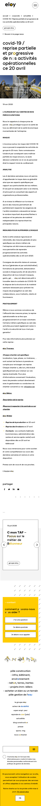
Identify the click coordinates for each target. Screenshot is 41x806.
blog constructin (20, 722)
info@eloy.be (29, 387)
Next (37, 545)
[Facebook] (4, 489)
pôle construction (20, 670)
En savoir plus (23, 792)
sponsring (20, 731)
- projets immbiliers (20, 686)
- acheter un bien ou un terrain (20, 690)
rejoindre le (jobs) (20, 714)
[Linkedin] (13, 489)
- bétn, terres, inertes (20, 682)
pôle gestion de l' (20, 694)
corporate (16, 16)
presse (20, 727)
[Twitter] (9, 489)
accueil (5, 16)
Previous (4, 545)
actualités (27, 16)
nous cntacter (20, 735)
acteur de (20, 706)
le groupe (20, 702)
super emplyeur (20, 710)
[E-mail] (18, 489)
